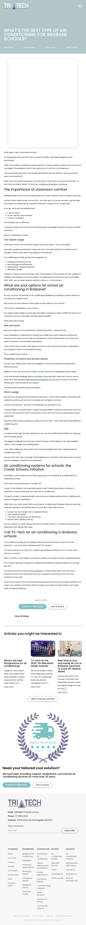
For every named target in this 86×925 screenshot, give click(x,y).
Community (13, 870)
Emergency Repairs (27, 879)
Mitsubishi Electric (55, 864)
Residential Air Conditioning (28, 855)
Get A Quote (57, 606)
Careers (11, 862)
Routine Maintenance (42, 873)
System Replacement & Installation (42, 865)
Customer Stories (26, 892)
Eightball (68, 916)
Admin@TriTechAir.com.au (26, 812)
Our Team (12, 858)
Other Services (40, 893)
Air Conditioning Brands (56, 856)
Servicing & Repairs (27, 872)
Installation (27, 860)
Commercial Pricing (42, 900)
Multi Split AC (71, 874)
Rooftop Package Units (72, 879)
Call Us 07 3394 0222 (32, 606)
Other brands (57, 878)
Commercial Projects (42, 907)
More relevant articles (43, 698)
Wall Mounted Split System (71, 864)
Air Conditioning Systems (71, 856)
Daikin (53, 870)
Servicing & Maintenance (27, 866)
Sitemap (49, 916)
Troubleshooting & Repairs (44, 887)
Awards (11, 866)
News (10, 879)
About (10, 854)
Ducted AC (70, 870)
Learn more (9, 686)
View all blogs (21, 616)
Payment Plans (11, 884)
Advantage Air (57, 874)
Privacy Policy (38, 916)
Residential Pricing (26, 886)
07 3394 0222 (21, 816)
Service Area (13, 875)
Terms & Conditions (22, 916)
